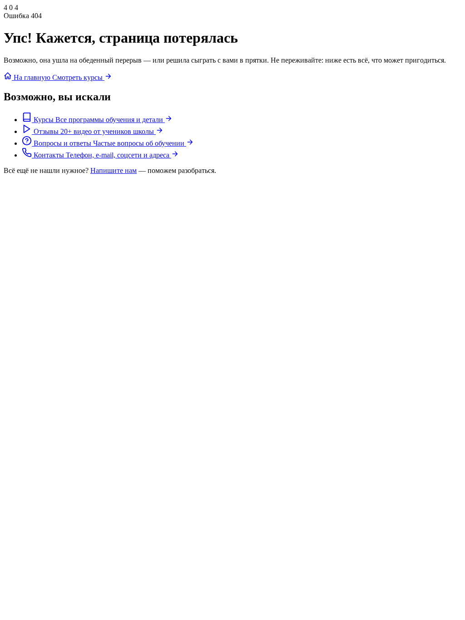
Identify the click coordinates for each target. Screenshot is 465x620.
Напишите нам (113, 170)
